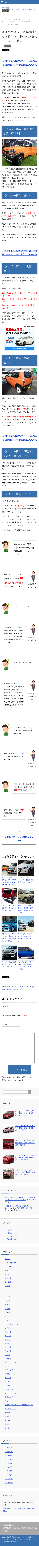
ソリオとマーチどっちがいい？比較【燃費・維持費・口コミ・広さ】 (25, 937)
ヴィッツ (8, 1332)
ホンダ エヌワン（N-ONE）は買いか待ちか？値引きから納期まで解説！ (25, 965)
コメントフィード (14, 1236)
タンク (7, 1381)
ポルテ (7, 1316)
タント (7, 1259)
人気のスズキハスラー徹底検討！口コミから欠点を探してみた (9, 908)
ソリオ (7, 1309)
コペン (7, 1328)
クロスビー (9, 1424)
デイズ (7, 1374)
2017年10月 (9, 1459)
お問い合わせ (8, 1525)
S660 (7, 1343)
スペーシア (9, 1370)
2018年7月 (9, 1456)
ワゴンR (8, 1266)
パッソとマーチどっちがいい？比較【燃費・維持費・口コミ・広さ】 (25, 1113)
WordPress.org (12, 1239)
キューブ (8, 1336)
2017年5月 (9, 1479)
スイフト (8, 1347)
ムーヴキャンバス (11, 1324)
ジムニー (8, 1293)
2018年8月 (9, 1452)
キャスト (8, 1378)
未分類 (7, 1412)
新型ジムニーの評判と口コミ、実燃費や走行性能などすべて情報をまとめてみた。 (25, 909)
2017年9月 (9, 1463)
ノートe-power (10, 1263)
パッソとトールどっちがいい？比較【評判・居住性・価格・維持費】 (25, 1143)
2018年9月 (9, 1448)
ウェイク (8, 1351)
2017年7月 (9, 1471)
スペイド (8, 1358)
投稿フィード (12, 1233)
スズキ (7, 1305)
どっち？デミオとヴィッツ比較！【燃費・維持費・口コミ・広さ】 (25, 880)
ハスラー (7, 46)
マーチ (7, 1312)
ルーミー (8, 1366)
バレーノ (8, 1385)
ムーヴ (7, 1297)
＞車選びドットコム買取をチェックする (19, 839)
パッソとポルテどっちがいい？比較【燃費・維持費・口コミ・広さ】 (25, 1128)
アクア (7, 1270)
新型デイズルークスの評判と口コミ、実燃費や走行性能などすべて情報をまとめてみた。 (9, 881)
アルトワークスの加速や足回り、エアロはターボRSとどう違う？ (9, 964)
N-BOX (7, 1286)
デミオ (7, 1274)
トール (7, 1420)
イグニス (8, 1340)
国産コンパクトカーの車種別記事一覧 (19, 1405)
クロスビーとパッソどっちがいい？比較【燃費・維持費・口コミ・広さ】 (25, 1172)
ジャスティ (9, 1282)
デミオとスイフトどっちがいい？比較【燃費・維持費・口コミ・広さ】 (25, 1157)
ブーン (7, 1428)
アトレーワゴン (10, 1409)
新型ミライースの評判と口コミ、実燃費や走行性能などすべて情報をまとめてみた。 (9, 937)
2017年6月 (9, 1475)
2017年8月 (9, 1467)
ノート (7, 1289)
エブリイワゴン (10, 1416)
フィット (8, 1278)
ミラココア (9, 1397)
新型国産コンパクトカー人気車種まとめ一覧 (20, 1528)
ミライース (9, 1389)
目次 (5, 1531)
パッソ (7, 1301)
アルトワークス (10, 1393)
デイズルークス (10, 1362)
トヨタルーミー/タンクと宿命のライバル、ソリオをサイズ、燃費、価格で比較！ (19, 1208)
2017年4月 (9, 1483)
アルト (7, 1401)
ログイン (10, 1230)
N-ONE (7, 1355)
